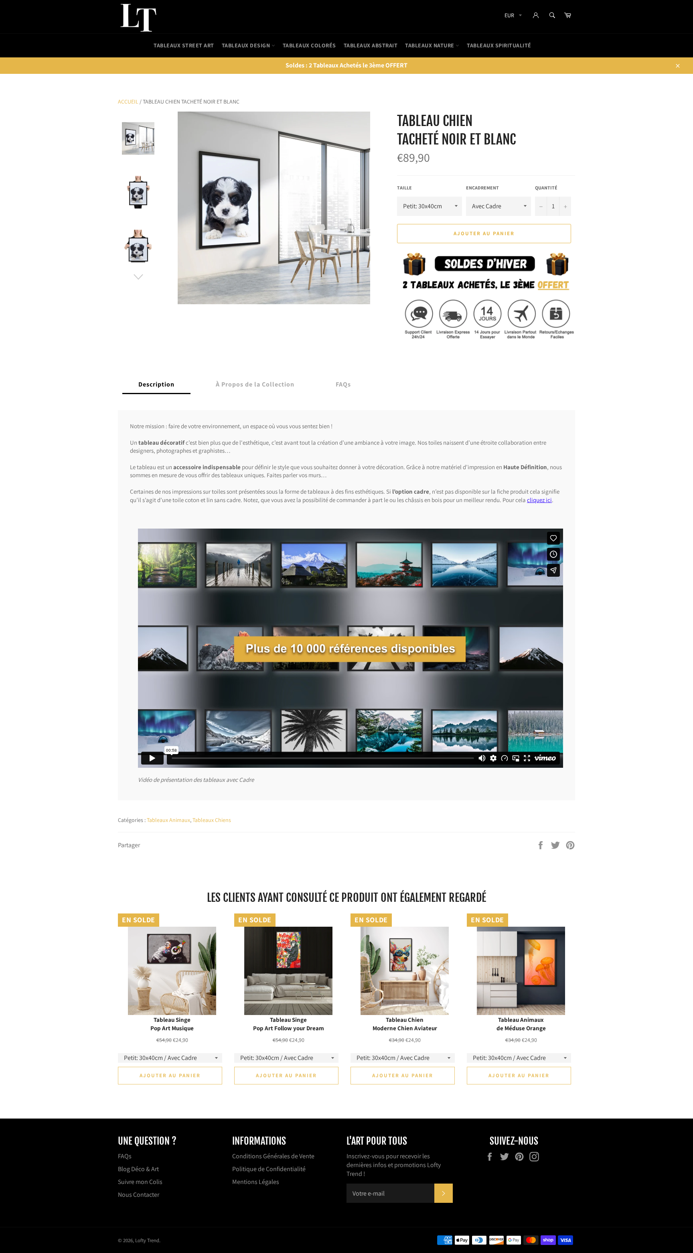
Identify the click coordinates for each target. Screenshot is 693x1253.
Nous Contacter (138, 1194)
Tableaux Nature (430, 45)
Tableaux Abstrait (371, 45)
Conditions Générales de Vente (273, 1156)
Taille (404, 188)
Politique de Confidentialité (269, 1169)
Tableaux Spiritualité (499, 45)
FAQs (125, 1156)
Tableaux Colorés (309, 45)
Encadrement (482, 188)
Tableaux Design (247, 45)
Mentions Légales (255, 1182)
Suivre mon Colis (140, 1182)
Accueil (128, 101)
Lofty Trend (147, 1240)
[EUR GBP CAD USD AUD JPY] (512, 17)
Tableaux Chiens (211, 820)
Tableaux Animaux (168, 820)
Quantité (546, 188)
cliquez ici (539, 499)
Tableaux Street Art (184, 45)
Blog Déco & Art (138, 1169)
